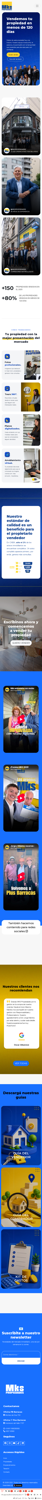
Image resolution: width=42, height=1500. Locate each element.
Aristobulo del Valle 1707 (14, 1423)
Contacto (6, 1472)
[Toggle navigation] (37, 6)
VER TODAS (21, 1063)
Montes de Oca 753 (12, 1415)
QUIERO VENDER (21, 642)
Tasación (6, 1468)
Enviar (21, 1361)
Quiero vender (13, 55)
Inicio (5, 1458)
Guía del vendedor (15, 59)
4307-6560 (9, 1431)
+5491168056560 (12, 1428)
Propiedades (7, 1461)
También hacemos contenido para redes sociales (21, 927)
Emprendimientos (9, 1465)
